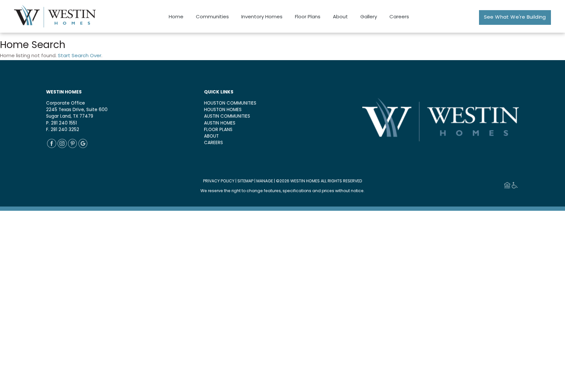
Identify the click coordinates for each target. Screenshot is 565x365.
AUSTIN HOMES (219, 123)
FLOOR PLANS (218, 130)
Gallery (368, 17)
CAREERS (213, 143)
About (340, 17)
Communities (212, 17)
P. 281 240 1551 (61, 123)
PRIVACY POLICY (218, 181)
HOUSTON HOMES (223, 110)
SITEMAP (245, 181)
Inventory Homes (261, 17)
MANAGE (264, 181)
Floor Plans (307, 17)
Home (176, 17)
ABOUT (211, 136)
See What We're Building (515, 17)
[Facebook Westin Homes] (51, 147)
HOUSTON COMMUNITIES (230, 103)
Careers (399, 17)
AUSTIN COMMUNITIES (227, 116)
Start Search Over (79, 56)
